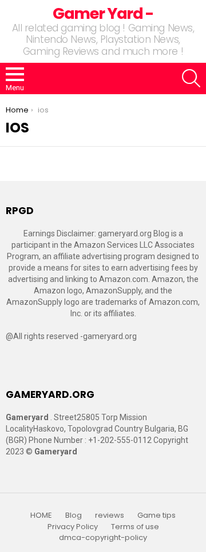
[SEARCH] (191, 78)
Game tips (156, 515)
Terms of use (135, 526)
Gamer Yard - (103, 13)
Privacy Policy (72, 526)
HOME (41, 515)
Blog (73, 515)
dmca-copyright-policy (103, 537)
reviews (109, 515)
